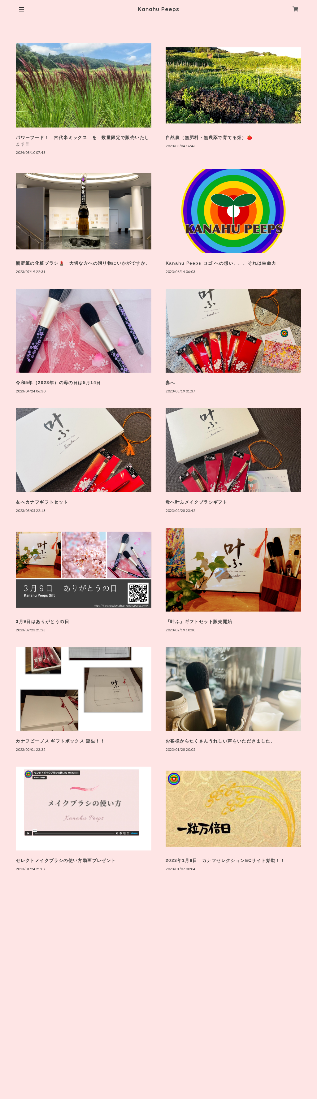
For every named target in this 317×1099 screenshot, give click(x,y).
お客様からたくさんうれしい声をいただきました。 (220, 740)
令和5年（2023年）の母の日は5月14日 (58, 382)
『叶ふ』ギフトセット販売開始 (199, 621)
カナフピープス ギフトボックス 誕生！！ (60, 740)
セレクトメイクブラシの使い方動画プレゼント (66, 860)
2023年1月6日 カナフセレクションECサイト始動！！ (225, 860)
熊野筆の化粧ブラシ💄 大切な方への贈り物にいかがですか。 (83, 263)
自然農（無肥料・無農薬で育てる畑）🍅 (209, 137)
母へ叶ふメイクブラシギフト (197, 502)
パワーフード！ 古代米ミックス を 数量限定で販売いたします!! (82, 140)
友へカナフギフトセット (42, 502)
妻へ (170, 382)
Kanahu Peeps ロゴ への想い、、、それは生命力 (221, 263)
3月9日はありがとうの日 (42, 621)
